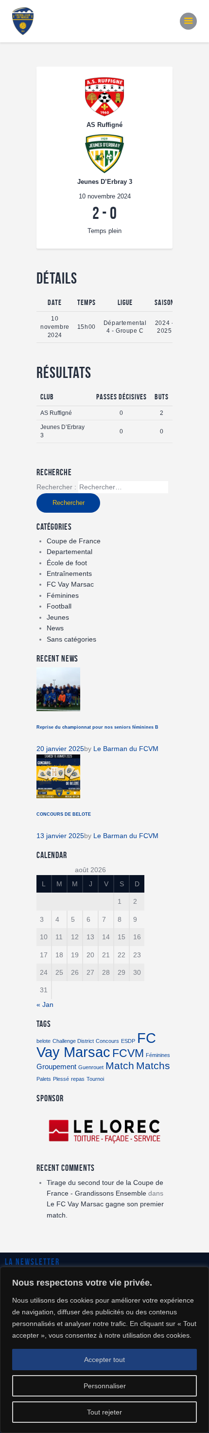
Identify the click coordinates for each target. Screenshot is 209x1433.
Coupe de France (74, 541)
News (55, 628)
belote (43, 1041)
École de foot (67, 563)
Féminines (63, 595)
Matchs (153, 1066)
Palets (43, 1079)
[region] (104, 1350)
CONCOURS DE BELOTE (63, 814)
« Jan (44, 1004)
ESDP (128, 1041)
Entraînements (69, 573)
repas (78, 1079)
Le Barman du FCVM (125, 748)
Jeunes (58, 617)
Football (59, 606)
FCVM (128, 1053)
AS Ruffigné (56, 413)
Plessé (61, 1079)
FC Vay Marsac (70, 584)
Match (119, 1066)
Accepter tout (104, 1359)
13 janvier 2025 (60, 836)
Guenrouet (91, 1067)
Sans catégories (71, 639)
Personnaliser (105, 1386)
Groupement (56, 1066)
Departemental (69, 551)
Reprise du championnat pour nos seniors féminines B (97, 727)
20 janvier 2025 (60, 748)
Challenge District (73, 1041)
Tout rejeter (104, 1412)
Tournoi (95, 1079)
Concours (107, 1041)
